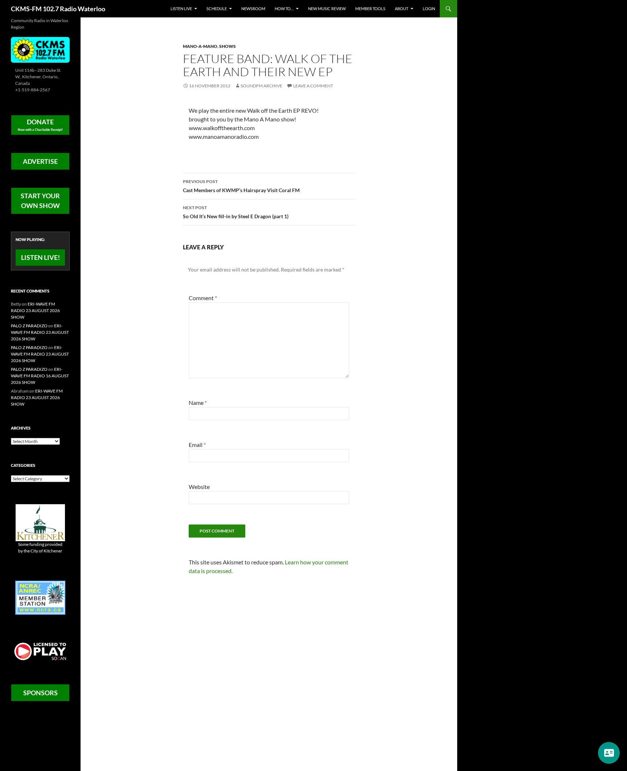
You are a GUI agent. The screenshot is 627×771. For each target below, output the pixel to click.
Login (429, 8)
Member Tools (370, 8)
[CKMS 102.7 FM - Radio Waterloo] (40, 49)
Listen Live (181, 8)
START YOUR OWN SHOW (40, 201)
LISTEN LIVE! (40, 257)
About (401, 8)
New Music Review (327, 8)
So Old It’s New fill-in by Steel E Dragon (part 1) (235, 212)
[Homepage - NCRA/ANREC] (40, 597)
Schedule (216, 8)
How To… (284, 8)
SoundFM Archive (261, 85)
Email (197, 444)
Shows (227, 46)
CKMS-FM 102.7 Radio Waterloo (58, 9)
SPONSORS (40, 693)
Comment (203, 297)
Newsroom (253, 8)
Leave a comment (313, 85)
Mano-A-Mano (200, 46)
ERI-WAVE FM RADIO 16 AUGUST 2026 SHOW (40, 375)
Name (198, 402)
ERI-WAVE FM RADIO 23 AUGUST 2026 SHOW (35, 310)
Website (199, 486)
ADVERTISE (40, 161)
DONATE (40, 125)
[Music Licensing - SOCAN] (40, 651)
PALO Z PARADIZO (29, 325)
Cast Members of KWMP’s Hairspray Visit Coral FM (241, 186)
